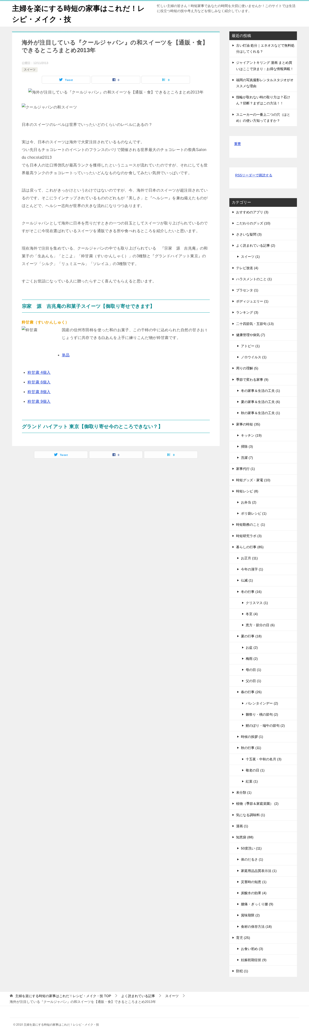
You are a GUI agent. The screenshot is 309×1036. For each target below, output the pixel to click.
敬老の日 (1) (255, 770)
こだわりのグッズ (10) (253, 223)
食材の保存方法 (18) (256, 926)
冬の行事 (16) (251, 592)
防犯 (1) (242, 971)
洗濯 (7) (247, 458)
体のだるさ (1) (252, 859)
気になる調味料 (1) (250, 815)
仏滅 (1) (247, 580)
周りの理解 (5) (247, 368)
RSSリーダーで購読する (253, 175)
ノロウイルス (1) (254, 357)
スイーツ (29, 69)
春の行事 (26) (251, 692)
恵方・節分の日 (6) (260, 625)
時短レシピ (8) (247, 491)
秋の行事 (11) (251, 748)
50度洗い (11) (251, 848)
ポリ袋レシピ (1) (254, 513)
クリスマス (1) (257, 603)
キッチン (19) (251, 435)
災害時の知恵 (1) (254, 882)
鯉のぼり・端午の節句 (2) (265, 725)
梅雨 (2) (252, 659)
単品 (66, 355)
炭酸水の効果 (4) (254, 893)
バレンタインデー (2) (262, 703)
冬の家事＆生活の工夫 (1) (260, 391)
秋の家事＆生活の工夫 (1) (260, 413)
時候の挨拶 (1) (252, 737)
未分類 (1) (244, 792)
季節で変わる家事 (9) (252, 379)
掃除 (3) (247, 446)
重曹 (237, 144)
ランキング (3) (247, 312)
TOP (63, 996)
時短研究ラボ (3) (249, 536)
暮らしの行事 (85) (250, 547)
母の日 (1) (253, 670)
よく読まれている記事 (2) (255, 245)
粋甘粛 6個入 (39, 382)
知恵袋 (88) (244, 837)
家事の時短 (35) (248, 424)
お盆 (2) (252, 647)
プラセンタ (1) (247, 290)
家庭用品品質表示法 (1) (259, 871)
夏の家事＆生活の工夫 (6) (260, 402)
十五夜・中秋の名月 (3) (263, 759)
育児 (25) (243, 938)
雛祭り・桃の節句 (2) (262, 714)
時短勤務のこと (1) (250, 524)
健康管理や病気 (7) (250, 335)
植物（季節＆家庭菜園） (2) (257, 804)
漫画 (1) (242, 826)
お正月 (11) (249, 558)
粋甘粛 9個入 (39, 401)
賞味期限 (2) (250, 915)
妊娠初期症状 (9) (254, 960)
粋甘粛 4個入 (39, 372)
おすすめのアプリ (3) (252, 212)
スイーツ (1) (250, 257)
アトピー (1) (250, 346)
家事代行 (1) (245, 469)
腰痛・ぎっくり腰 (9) (257, 904)
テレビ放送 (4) (247, 268)
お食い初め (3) (252, 949)
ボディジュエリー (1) (252, 301)
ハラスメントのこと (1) (254, 279)
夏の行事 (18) (251, 636)
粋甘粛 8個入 (39, 392)
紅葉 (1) (252, 781)
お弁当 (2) (248, 502)
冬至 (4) (252, 614)
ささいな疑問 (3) (249, 234)
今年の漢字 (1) (252, 569)
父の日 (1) (253, 681)
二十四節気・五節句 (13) (255, 324)
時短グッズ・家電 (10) (253, 480)
